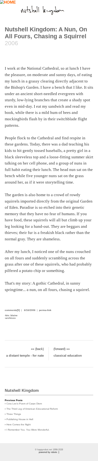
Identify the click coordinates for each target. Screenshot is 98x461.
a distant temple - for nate (25, 355)
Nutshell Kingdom (22, 390)
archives (10, 318)
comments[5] (12, 310)
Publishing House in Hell (19, 419)
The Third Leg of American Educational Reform (32, 409)
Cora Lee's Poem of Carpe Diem (24, 403)
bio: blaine (11, 315)
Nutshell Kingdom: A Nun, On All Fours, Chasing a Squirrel (46, 32)
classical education (68, 355)
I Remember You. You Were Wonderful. (27, 429)
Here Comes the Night (18, 424)
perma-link (45, 310)
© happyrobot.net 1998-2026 (49, 449)
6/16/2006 (29, 310)
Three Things (13, 414)
